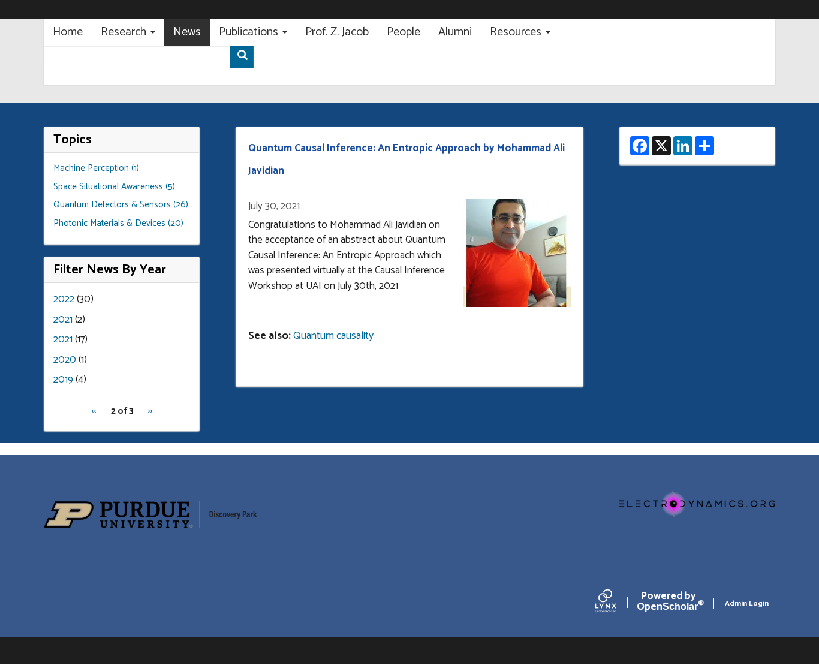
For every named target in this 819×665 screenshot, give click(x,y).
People (403, 32)
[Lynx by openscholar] (616, 603)
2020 (64, 359)
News (187, 32)
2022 (63, 299)
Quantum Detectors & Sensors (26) (120, 204)
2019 (63, 379)
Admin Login (747, 603)
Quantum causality (333, 336)
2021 (63, 319)
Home (68, 32)
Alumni (455, 32)
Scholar (668, 603)
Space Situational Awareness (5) (114, 186)
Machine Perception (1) (96, 168)
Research (125, 32)
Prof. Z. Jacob (337, 32)
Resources (517, 32)
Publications (250, 32)
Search (242, 57)
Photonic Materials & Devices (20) (118, 223)
